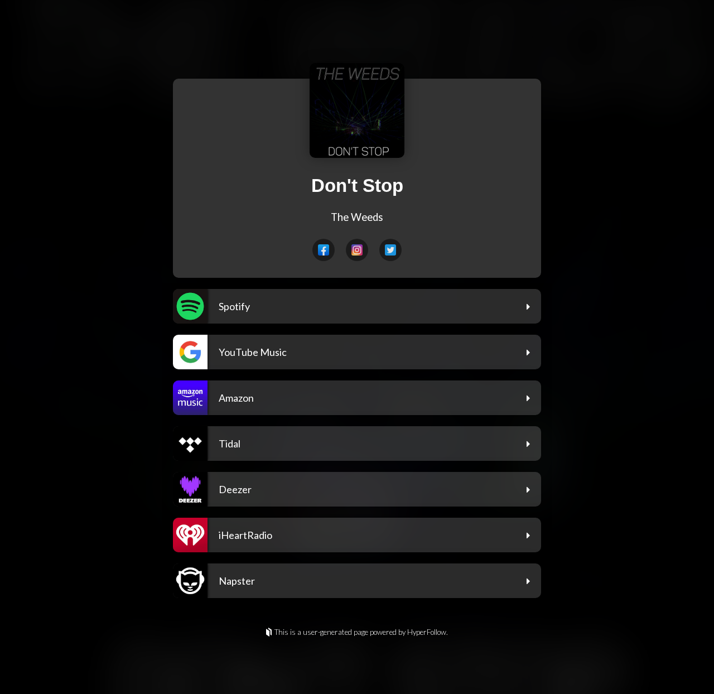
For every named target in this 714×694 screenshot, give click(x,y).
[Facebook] (323, 250)
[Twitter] (390, 250)
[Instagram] (357, 250)
